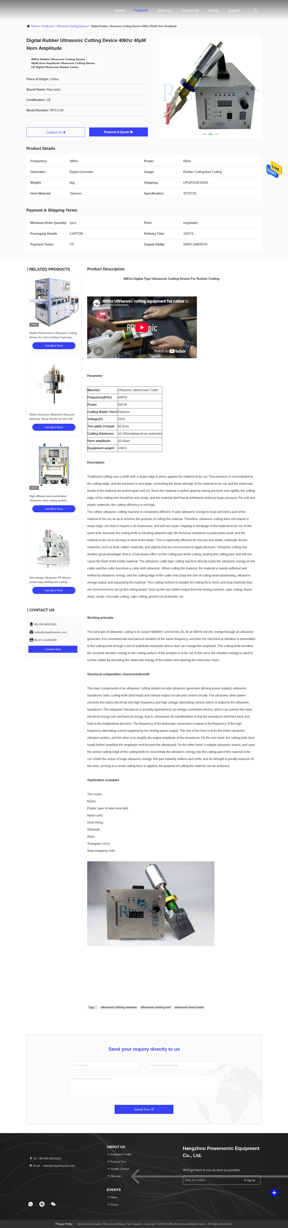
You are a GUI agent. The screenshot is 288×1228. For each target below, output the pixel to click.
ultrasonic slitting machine (119, 1007)
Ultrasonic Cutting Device (72, 26)
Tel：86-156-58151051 (47, 1158)
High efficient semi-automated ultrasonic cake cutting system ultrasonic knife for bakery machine (51, 500)
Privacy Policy (63, 1223)
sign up (250, 1180)
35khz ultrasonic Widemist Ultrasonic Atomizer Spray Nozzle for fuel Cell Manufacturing (52, 419)
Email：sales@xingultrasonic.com (53, 1165)
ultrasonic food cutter (189, 1007)
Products (141, 10)
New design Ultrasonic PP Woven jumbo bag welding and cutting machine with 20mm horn (50, 582)
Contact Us (190, 10)
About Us (164, 10)
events (213, 10)
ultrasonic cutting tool (156, 1007)
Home (120, 10)
